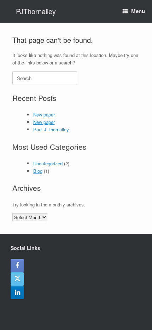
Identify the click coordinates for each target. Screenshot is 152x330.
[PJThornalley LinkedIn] (17, 292)
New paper (44, 114)
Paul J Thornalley (51, 129)
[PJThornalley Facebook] (17, 265)
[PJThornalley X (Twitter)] (17, 279)
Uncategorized (48, 163)
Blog (37, 170)
